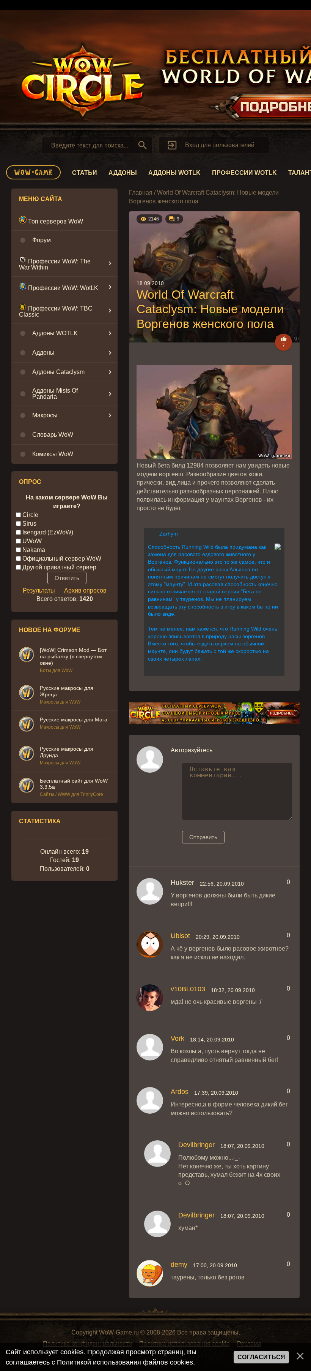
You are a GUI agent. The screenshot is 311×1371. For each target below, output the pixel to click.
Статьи (84, 173)
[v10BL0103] (150, 997)
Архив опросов (85, 590)
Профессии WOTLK (244, 173)
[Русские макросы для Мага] (26, 725)
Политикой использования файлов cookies (125, 1362)
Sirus (29, 523)
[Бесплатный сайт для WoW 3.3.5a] (26, 786)
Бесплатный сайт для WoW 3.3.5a (74, 784)
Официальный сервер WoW (61, 558)
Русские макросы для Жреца (66, 691)
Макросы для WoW (60, 702)
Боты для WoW (56, 670)
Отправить (203, 837)
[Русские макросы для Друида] (26, 754)
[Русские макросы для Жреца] (26, 693)
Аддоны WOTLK (174, 173)
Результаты (39, 590)
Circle (30, 515)
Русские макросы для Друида (66, 752)
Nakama (33, 550)
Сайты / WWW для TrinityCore (71, 794)
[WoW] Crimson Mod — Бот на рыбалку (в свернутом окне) (73, 656)
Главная (140, 192)
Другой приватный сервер (59, 567)
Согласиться (261, 1357)
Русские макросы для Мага (73, 719)
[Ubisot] (150, 944)
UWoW (32, 541)
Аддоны (122, 173)
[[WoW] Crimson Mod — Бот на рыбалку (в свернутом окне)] (26, 655)
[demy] (150, 1273)
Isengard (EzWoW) (47, 532)
